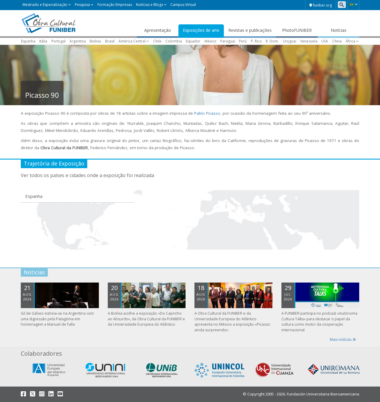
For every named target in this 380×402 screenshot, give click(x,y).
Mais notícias (341, 339)
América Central (131, 41)
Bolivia (95, 41)
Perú (243, 41)
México (210, 41)
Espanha (28, 41)
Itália (43, 41)
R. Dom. (272, 41)
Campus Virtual (183, 4)
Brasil (110, 41)
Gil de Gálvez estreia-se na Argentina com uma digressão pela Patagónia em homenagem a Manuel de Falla (57, 319)
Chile (157, 41)
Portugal (58, 41)
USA (324, 41)
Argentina (77, 41)
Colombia (173, 41)
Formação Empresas (114, 4)
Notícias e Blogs (149, 4)
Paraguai (227, 41)
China (337, 41)
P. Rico (256, 41)
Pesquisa (82, 4)
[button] (353, 4)
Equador (193, 41)
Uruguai (289, 41)
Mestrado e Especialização (45, 4)
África (350, 41)
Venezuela (308, 41)
